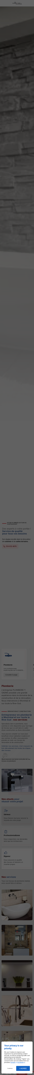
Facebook (20, 1062)
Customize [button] (10, 1068)
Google (13, 1062)
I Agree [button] (23, 1068)
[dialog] (17, 1057)
